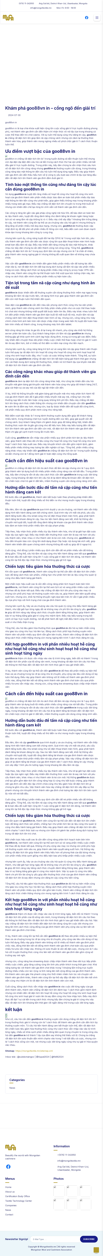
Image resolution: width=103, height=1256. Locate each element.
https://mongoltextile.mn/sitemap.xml (34, 1051)
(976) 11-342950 (26, 3)
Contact (9, 1214)
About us (10, 1191)
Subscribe (89, 1239)
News (12, 1088)
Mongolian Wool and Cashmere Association (51, 1250)
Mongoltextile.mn (48, 1247)
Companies (10, 1205)
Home (8, 44)
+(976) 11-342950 (66, 1154)
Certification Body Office (17, 1196)
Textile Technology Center (18, 1201)
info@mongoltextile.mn (41, 8)
